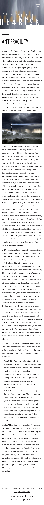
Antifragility (15, 42)
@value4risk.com (23, 492)
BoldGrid (20, 496)
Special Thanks (28, 500)
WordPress (14, 500)
